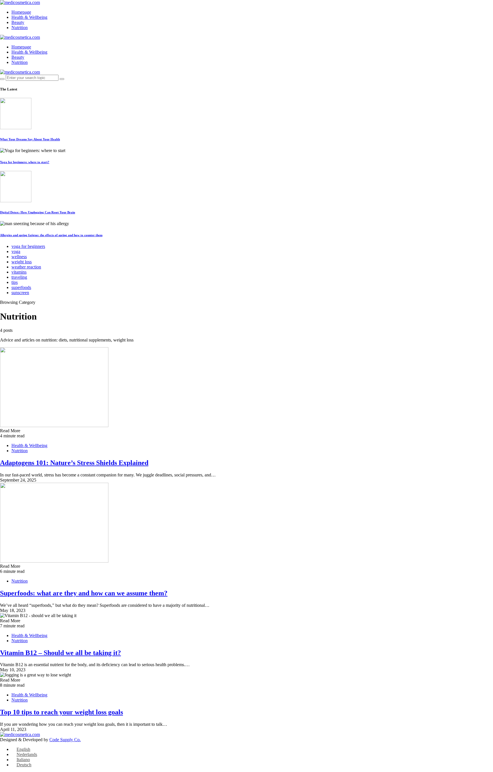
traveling (19, 277)
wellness (19, 256)
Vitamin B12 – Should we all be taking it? (60, 652)
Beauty (17, 22)
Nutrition (19, 27)
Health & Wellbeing (29, 17)
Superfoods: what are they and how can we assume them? (83, 593)
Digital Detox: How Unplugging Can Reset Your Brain (37, 212)
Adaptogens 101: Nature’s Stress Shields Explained (74, 462)
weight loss (21, 261)
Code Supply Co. (65, 739)
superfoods (21, 287)
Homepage (21, 12)
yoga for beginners (28, 246)
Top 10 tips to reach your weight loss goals (61, 712)
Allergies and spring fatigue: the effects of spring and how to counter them (51, 235)
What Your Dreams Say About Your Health (30, 139)
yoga (15, 251)
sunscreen (20, 292)
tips (14, 282)
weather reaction (26, 266)
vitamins (19, 272)
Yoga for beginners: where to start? (24, 162)
